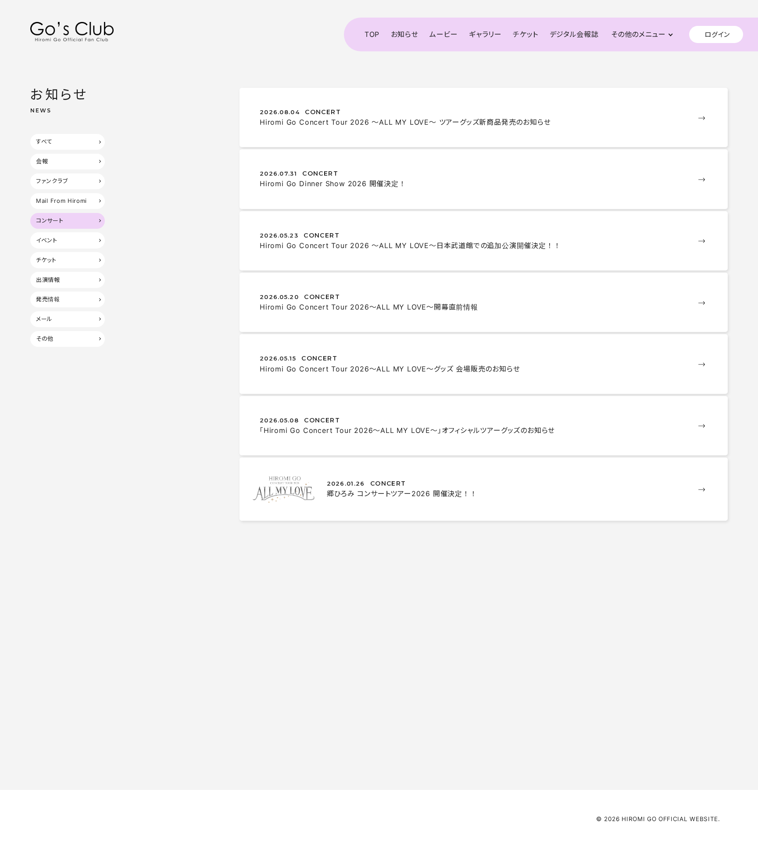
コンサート (49, 220)
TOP (372, 34)
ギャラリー (485, 34)
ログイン (717, 34)
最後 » (541, 743)
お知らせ (404, 34)
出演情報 (48, 279)
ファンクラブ (52, 180)
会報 (42, 161)
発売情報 (48, 299)
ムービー (443, 34)
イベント (46, 240)
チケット (525, 34)
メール (44, 318)
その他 (45, 338)
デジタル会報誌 (574, 34)
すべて (44, 141)
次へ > (507, 743)
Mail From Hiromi (61, 200)
